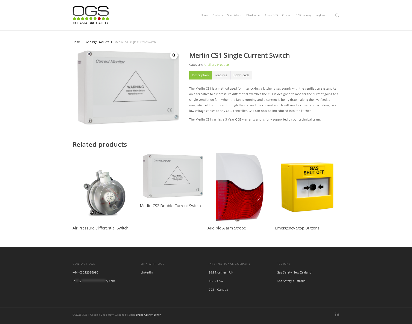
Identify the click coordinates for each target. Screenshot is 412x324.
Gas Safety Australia (291, 281)
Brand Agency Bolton (148, 314)
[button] (174, 55)
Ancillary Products (97, 42)
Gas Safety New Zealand (294, 272)
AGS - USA (216, 281)
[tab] (200, 75)
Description (200, 75)
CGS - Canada (218, 289)
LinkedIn (147, 272)
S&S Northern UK (221, 272)
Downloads (241, 75)
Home (76, 42)
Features (221, 75)
